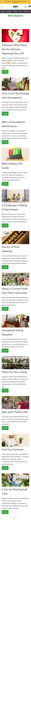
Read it (5, 71)
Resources (27, 11)
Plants (3, 11)
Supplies (9, 11)
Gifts (20, 11)
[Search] (25, 7)
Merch (15, 11)
